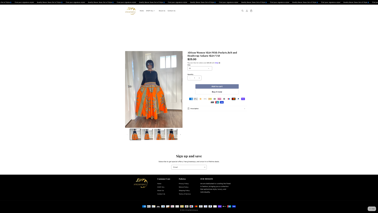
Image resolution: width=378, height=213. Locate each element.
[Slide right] (180, 134)
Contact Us (161, 194)
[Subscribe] (204, 167)
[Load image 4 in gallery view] (172, 134)
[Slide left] (127, 134)
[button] (151, 11)
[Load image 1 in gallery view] (135, 134)
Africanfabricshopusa (191, 210)
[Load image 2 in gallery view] (147, 134)
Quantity (190, 74)
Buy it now (217, 92)
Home (159, 183)
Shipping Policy (184, 190)
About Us (160, 190)
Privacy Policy (184, 183)
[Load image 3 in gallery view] (159, 134)
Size (189, 65)
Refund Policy (184, 187)
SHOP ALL (161, 187)
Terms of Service (185, 194)
